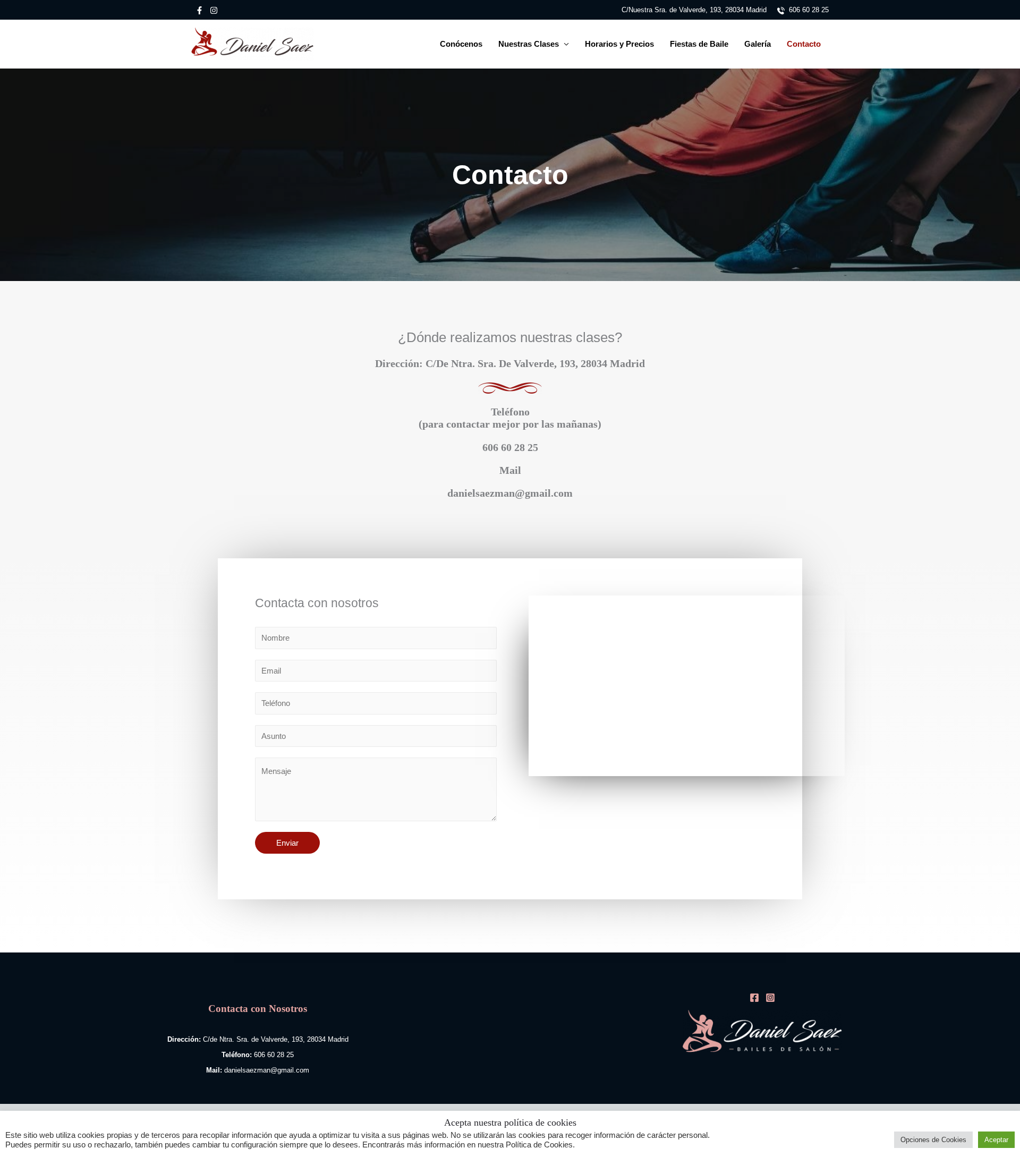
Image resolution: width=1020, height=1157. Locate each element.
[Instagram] (214, 10)
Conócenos (461, 43)
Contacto (804, 43)
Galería (757, 43)
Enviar (287, 842)
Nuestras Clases (528, 43)
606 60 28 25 (807, 10)
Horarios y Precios (619, 43)
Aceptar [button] (996, 1140)
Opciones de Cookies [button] (933, 1140)
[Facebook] (199, 10)
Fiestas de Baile (699, 43)
